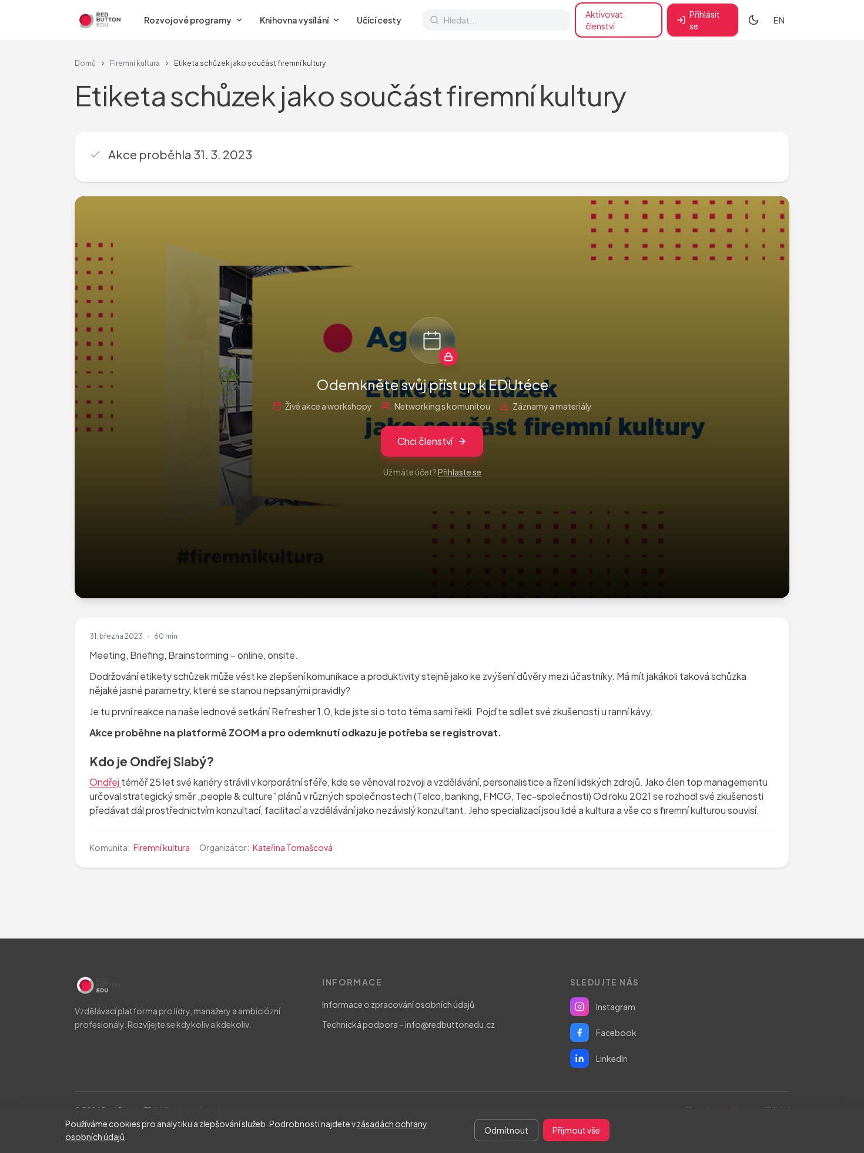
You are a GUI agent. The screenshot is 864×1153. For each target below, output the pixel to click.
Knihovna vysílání (294, 20)
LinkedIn (612, 1058)
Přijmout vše (576, 1130)
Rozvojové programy (188, 20)
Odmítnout (506, 1130)
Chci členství (425, 441)
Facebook (616, 1032)
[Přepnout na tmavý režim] (753, 20)
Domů (85, 63)
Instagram (615, 1006)
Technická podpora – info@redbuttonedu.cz (408, 1024)
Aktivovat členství (604, 20)
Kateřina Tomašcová (293, 847)
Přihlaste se (459, 472)
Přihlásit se (704, 20)
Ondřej (105, 782)
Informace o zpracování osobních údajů (398, 1004)
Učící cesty (379, 20)
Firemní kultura (135, 63)
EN (779, 20)
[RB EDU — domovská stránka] (99, 20)
